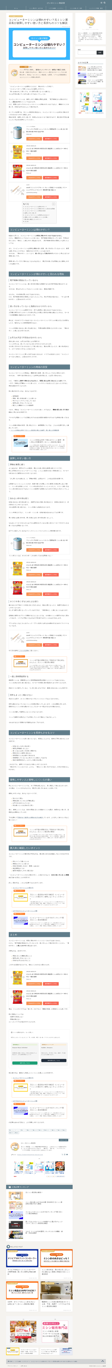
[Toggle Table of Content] (53, 204)
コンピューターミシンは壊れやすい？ (36, 206)
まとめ (27, 221)
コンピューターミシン (14, 1130)
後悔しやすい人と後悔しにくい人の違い (36, 217)
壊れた (41, 1130)
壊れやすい (47, 1130)
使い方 (29, 1130)
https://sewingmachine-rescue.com (30, 1154)
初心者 (35, 1130)
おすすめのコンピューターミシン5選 (25, 911)
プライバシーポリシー (13, 1365)
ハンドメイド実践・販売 (96, 8)
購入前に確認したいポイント (33, 219)
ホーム (16, 8)
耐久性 (11, 1132)
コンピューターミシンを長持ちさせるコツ (37, 215)
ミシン (23, 1130)
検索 (79, 49)
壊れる (54, 1130)
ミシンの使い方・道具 (76, 8)
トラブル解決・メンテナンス (56, 9)
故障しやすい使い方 (30, 213)
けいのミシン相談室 (56, 3)
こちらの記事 (23, 650)
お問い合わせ (24, 1365)
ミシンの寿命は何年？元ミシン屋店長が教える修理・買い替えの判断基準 (34, 430)
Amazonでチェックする (34, 138)
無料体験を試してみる (54, 1060)
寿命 (60, 1130)
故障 (65, 1130)
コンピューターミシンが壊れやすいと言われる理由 (40, 208)
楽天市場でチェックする (51, 138)
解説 (17, 1132)
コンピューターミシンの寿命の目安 (35, 210)
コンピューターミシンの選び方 (23, 887)
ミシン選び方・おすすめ (36, 8)
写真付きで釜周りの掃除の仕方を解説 (30, 817)
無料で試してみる (25, 1063)
